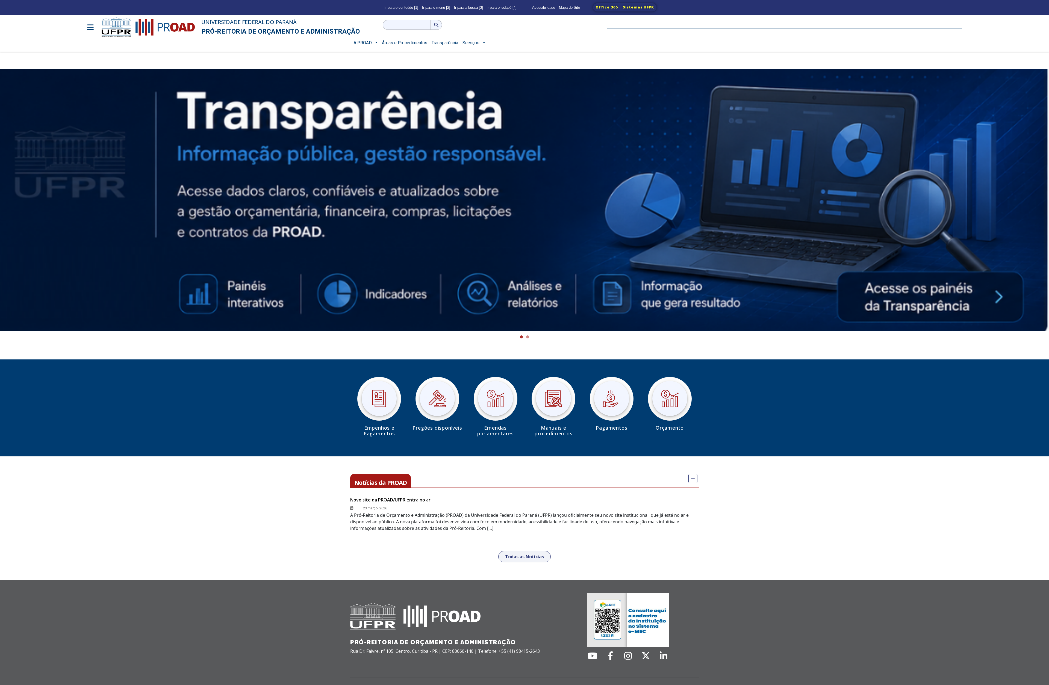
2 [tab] (527, 336)
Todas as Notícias (524, 557)
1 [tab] (521, 336)
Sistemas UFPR (638, 7)
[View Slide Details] (524, 200)
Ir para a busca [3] (468, 7)
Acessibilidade (543, 7)
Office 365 (607, 7)
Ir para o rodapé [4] (502, 7)
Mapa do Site (569, 7)
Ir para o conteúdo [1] (401, 7)
